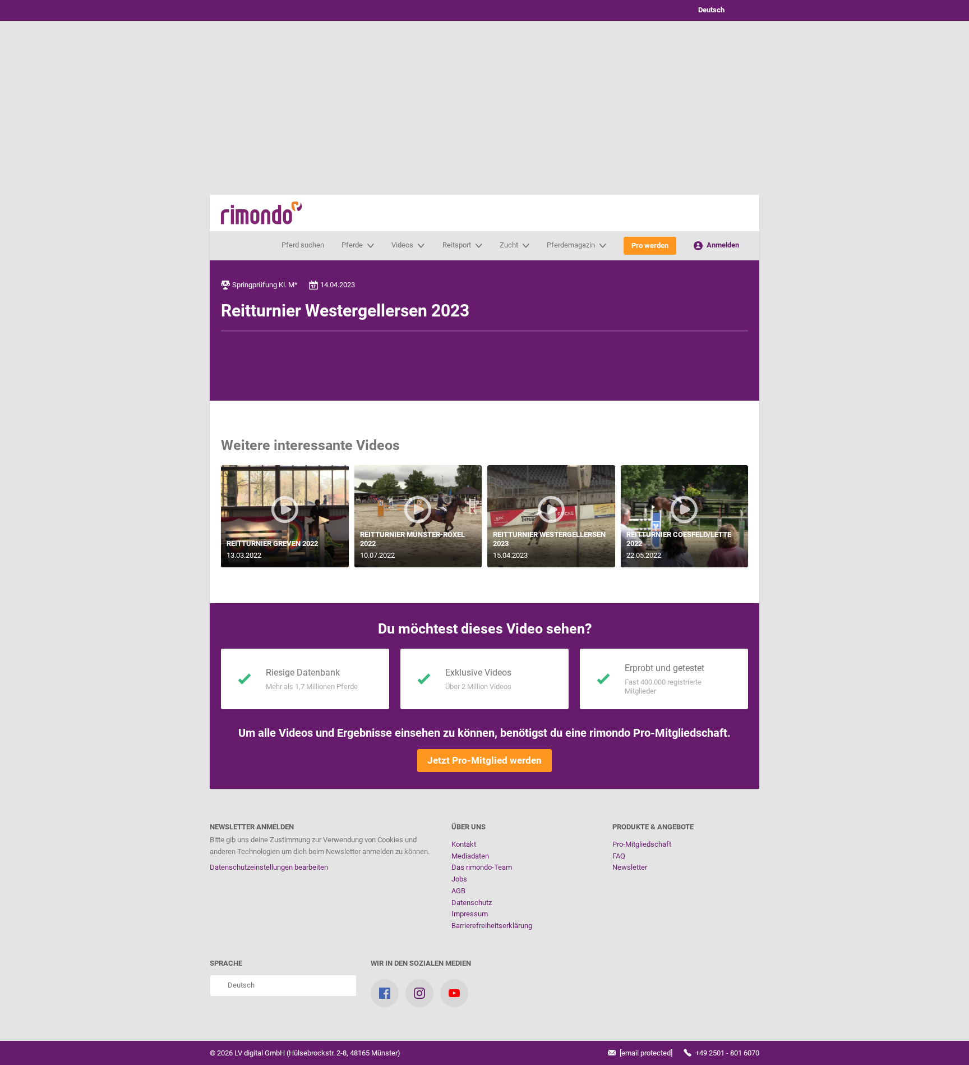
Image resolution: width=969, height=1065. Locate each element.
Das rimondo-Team (481, 867)
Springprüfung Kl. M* (265, 285)
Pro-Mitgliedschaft (641, 844)
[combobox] (720, 10)
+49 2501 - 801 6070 (726, 1053)
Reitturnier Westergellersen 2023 (345, 310)
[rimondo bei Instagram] (419, 993)
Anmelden (722, 245)
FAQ (618, 856)
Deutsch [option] (710, 10)
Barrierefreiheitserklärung (491, 925)
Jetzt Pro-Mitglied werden (484, 760)
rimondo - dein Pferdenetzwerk (261, 213)
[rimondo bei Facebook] (385, 993)
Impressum (469, 914)
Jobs (459, 879)
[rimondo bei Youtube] (454, 993)
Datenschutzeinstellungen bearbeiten (269, 867)
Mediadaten (470, 856)
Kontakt (463, 844)
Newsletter (629, 867)
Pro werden (649, 245)
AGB (458, 891)
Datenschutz (471, 902)
